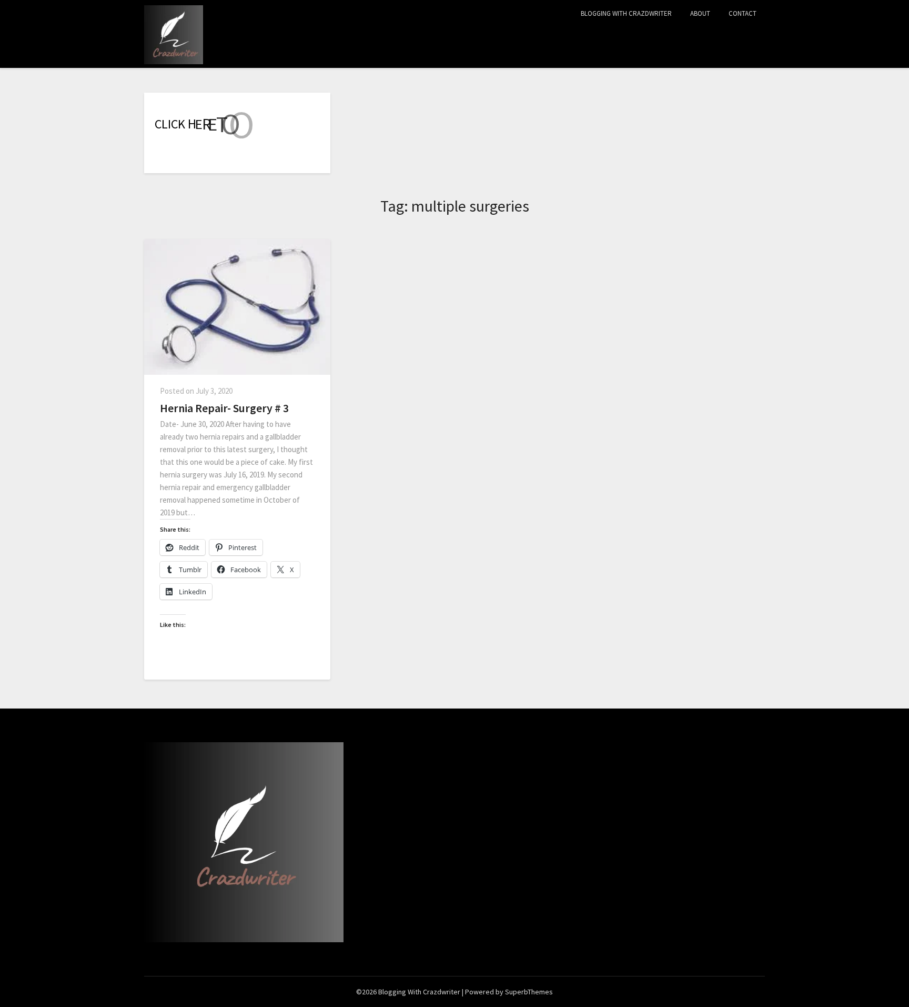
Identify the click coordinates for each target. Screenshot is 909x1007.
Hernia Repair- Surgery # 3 (224, 408)
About (700, 13)
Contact (742, 13)
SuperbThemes (529, 991)
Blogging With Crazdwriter (626, 13)
